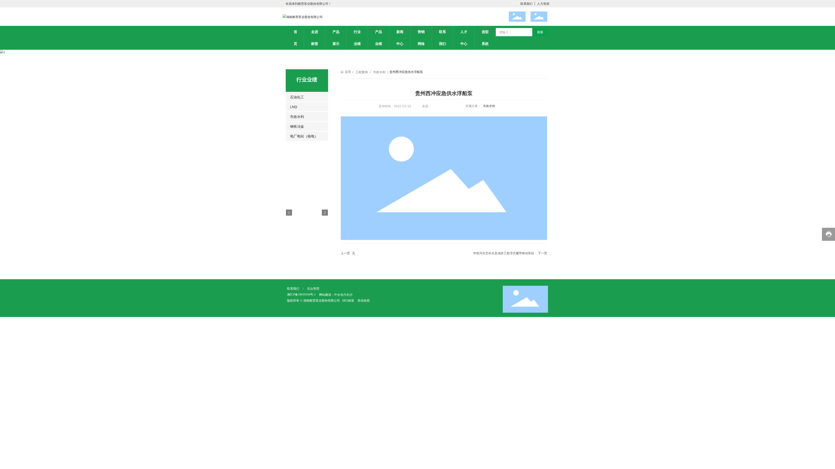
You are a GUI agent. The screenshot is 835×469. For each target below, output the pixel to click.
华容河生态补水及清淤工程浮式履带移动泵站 (503, 253)
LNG (293, 107)
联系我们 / (297, 288)
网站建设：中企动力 (332, 294)
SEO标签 (348, 300)
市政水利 (297, 116)
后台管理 (313, 288)
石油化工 (297, 97)
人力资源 (543, 3)
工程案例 (362, 72)
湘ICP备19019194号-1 (301, 294)
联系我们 (526, 3)
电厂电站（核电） (304, 136)
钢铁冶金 (297, 126)
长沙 (349, 294)
